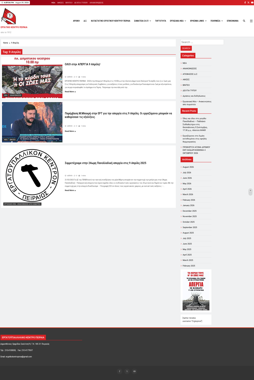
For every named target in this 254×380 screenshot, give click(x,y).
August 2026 (188, 167)
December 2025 (189, 211)
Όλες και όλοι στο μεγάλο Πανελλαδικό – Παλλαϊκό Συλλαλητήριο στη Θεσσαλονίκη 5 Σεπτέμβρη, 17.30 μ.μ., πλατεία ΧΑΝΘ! (195, 124)
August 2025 (188, 233)
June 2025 (187, 244)
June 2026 (187, 178)
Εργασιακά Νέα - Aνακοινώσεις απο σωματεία (22, 204)
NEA (53, 2)
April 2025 (187, 255)
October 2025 (188, 222)
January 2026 (188, 205)
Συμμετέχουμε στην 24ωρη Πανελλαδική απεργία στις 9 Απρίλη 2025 (105, 163)
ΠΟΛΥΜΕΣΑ (215, 21)
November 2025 (190, 216)
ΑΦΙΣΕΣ (60, 2)
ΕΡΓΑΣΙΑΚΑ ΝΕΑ (176, 21)
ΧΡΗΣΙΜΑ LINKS (197, 21)
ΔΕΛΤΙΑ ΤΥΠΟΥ (81, 2)
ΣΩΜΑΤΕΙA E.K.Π (141, 21)
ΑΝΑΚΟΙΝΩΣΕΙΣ (96, 2)
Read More (69, 92)
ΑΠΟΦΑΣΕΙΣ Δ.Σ (190, 74)
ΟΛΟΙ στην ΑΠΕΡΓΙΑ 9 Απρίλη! (82, 64)
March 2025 (188, 260)
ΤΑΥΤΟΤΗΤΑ (160, 21)
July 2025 (187, 238)
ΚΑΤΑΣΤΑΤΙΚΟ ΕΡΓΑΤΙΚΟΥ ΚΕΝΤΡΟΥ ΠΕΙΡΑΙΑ (110, 21)
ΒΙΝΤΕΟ (68, 2)
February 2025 (189, 266)
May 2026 (187, 183)
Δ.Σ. (85, 21)
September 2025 (190, 227)
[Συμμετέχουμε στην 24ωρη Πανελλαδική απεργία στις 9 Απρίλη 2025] (32, 176)
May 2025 (187, 249)
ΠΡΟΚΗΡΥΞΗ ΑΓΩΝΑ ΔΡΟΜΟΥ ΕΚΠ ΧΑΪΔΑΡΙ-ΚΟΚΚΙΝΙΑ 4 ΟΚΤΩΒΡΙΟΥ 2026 (196, 150)
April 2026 (187, 189)
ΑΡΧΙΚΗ (76, 21)
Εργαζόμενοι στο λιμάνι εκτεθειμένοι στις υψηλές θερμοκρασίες (195, 139)
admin (69, 77)
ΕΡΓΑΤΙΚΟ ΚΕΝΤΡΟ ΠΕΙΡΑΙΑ (14, 27)
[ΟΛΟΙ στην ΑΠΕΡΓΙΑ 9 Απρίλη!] (32, 78)
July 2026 (187, 172)
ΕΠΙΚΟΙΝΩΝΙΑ (232, 21)
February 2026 (189, 200)
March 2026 (188, 194)
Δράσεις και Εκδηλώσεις (194, 96)
